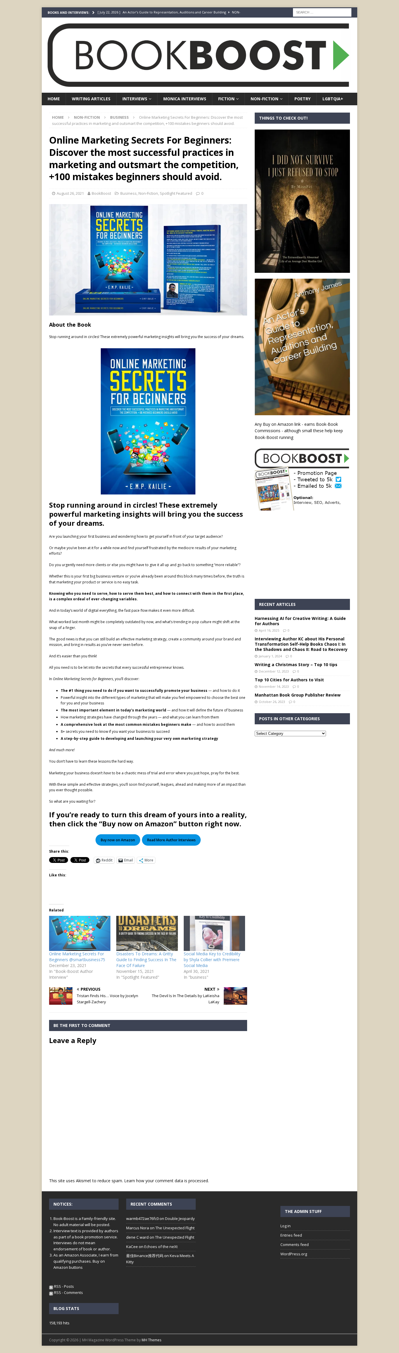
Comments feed (294, 1244)
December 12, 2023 (274, 671)
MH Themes (151, 1340)
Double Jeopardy (180, 1218)
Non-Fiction (264, 98)
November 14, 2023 (274, 686)
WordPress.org (293, 1254)
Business (128, 193)
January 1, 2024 (270, 656)
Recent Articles (277, 604)
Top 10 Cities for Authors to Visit (289, 679)
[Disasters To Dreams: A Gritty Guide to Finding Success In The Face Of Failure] (147, 933)
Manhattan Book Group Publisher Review (298, 695)
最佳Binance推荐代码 (144, 1255)
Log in (285, 1225)
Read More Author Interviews (171, 839)
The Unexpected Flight (175, 1227)
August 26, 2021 (70, 193)
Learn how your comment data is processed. (166, 1180)
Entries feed (291, 1235)
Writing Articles (91, 98)
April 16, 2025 (269, 630)
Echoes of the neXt (161, 1246)
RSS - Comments (68, 1292)
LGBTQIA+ (332, 98)
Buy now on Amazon (118, 839)
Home (54, 98)
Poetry (302, 98)
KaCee (132, 1246)
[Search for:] (322, 12)
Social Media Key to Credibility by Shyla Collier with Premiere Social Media (212, 959)
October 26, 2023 (272, 701)
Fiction (226, 98)
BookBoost (101, 193)
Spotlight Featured (176, 193)
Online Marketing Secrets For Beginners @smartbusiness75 (77, 956)
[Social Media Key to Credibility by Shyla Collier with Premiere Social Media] (214, 933)
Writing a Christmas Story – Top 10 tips (296, 664)
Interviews (134, 98)
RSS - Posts (63, 1286)
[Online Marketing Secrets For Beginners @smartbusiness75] (79, 933)
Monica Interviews (184, 98)
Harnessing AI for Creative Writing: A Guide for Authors (300, 621)
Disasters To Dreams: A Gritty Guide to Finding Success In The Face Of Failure (146, 959)
